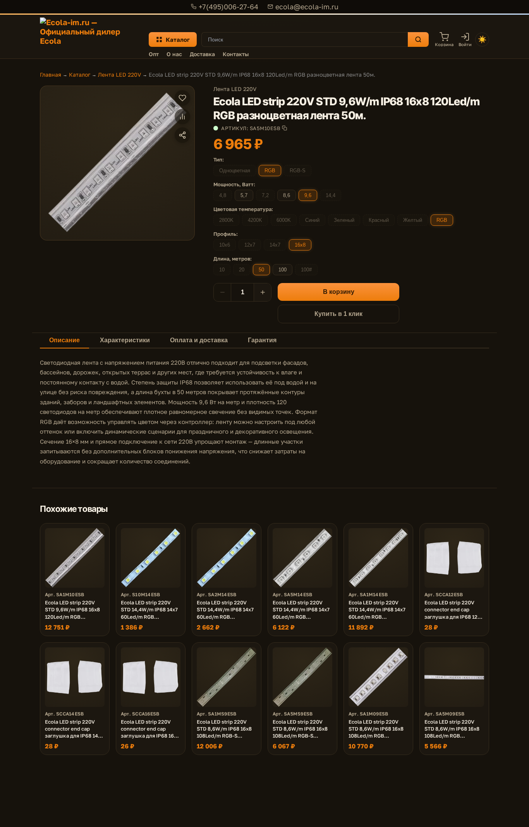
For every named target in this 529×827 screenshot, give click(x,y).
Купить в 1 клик (338, 314)
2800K (226, 220)
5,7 (243, 195)
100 (282, 270)
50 (261, 270)
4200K (255, 220)
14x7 (275, 245)
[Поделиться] (182, 135)
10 (222, 270)
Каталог (178, 39)
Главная (50, 74)
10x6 (224, 245)
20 (241, 270)
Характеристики (125, 340)
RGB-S (298, 170)
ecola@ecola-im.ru (306, 6)
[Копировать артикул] (284, 127)
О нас (174, 54)
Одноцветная (234, 170)
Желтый (412, 220)
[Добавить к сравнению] (182, 116)
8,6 (286, 195)
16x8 (300, 245)
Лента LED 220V (119, 74)
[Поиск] (418, 39)
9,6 (307, 195)
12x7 (249, 245)
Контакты (236, 54)
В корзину (338, 291)
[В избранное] (182, 98)
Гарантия (262, 340)
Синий (312, 220)
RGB (269, 170)
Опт (154, 54)
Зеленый (344, 220)
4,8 (222, 195)
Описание (64, 340)
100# (306, 270)
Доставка (202, 54)
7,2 (265, 195)
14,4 (330, 195)
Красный (379, 220)
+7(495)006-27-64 (228, 6)
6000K (284, 220)
